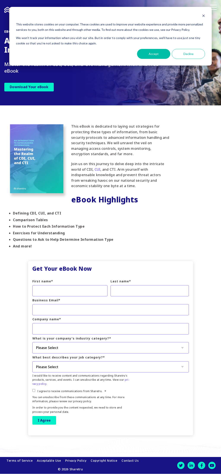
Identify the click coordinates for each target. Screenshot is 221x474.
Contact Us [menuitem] (130, 460)
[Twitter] (181, 465)
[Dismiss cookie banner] (203, 16)
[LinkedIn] (191, 465)
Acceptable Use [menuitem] (49, 460)
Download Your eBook (29, 86)
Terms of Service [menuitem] (19, 460)
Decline (188, 54)
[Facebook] (201, 465)
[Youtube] (212, 465)
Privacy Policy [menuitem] (75, 460)
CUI (98, 169)
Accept (154, 54)
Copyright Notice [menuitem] (104, 460)
